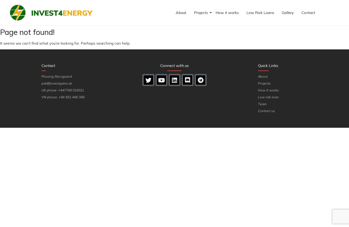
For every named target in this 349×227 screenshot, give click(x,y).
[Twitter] (148, 80)
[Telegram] (201, 80)
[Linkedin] (174, 80)
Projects (201, 12)
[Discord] (187, 80)
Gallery (288, 12)
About (181, 12)
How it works (227, 12)
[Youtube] (161, 80)
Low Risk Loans (260, 12)
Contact (308, 12)
